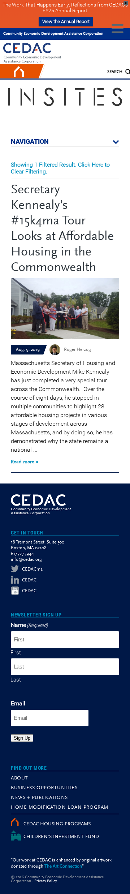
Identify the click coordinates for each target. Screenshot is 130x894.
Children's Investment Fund (61, 836)
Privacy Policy (45, 881)
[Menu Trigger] (117, 28)
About (19, 778)
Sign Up (22, 738)
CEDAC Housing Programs (57, 824)
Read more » (25, 462)
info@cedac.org (26, 559)
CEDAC (29, 580)
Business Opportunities (44, 788)
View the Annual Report (66, 21)
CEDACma (32, 569)
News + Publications (39, 797)
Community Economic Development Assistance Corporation (53, 34)
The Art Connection (63, 866)
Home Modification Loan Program (59, 807)
